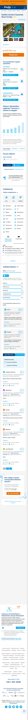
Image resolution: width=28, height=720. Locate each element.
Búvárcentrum (20, 218)
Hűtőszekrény (20, 212)
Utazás (5, 10)
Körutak (22, 648)
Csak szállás (6, 80)
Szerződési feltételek (8, 655)
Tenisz (18, 215)
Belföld (23, 650)
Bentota (14, 10)
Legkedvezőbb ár (8, 93)
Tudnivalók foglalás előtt (18, 653)
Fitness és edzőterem (9, 225)
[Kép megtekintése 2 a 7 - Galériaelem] (11, 39)
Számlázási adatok (14, 657)
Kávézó (7, 231)
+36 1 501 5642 (13, 682)
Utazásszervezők (6, 673)
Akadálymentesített (9, 228)
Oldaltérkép (14, 675)
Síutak (19, 650)
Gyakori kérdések (6, 653)
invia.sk (15, 700)
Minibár (7, 212)
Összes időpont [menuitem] (6, 148)
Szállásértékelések (15, 664)
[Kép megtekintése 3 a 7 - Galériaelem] (16, 39)
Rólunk (20, 671)
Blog (16, 668)
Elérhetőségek (8, 671)
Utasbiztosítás (6, 662)
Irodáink (15, 671)
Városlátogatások (6, 650)
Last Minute (6, 66)
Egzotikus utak (15, 648)
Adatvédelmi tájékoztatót (15, 639)
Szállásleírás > (6, 44)
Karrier (23, 673)
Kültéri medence (20, 205)
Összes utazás (6, 648)
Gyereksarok (8, 215)
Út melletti (8, 222)
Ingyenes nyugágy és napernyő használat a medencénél (9, 209)
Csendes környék (20, 222)
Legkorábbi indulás (8, 354)
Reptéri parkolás (15, 662)
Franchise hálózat (16, 673)
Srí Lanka (10, 10)
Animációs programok (20, 225)
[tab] (8, 239)
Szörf (7, 218)
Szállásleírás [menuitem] (15, 148)
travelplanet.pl (22, 700)
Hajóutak (14, 650)
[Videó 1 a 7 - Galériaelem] (6, 39)
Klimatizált (8, 205)
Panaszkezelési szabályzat (17, 659)
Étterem (19, 228)
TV (17, 209)
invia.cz (11, 700)
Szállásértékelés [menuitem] (23, 148)
